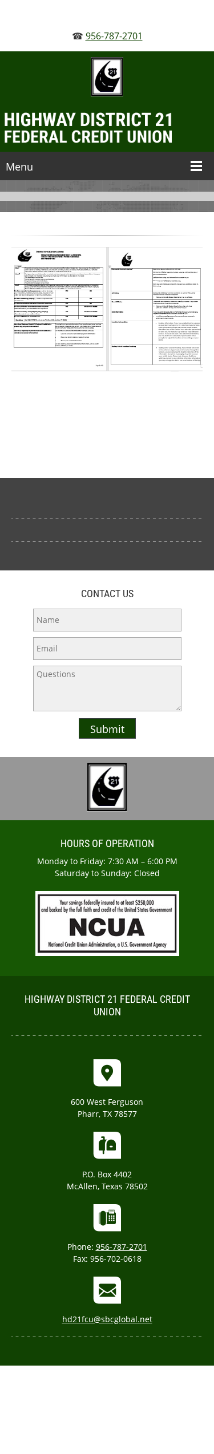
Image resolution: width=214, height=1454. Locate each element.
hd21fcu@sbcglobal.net (107, 1319)
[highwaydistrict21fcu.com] (107, 129)
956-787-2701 (114, 36)
